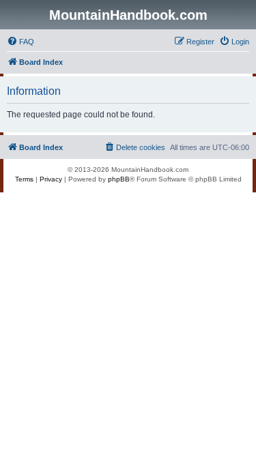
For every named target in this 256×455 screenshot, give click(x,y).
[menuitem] (20, 41)
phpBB (119, 179)
